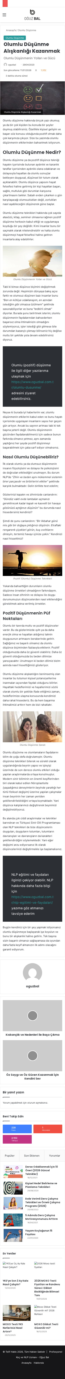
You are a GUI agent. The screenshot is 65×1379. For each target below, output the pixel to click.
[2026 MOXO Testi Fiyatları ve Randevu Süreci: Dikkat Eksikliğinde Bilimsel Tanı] (48, 1269)
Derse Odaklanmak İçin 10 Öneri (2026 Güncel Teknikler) (41, 1170)
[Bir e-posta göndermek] (17, 64)
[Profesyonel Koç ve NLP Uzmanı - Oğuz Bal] (32, 14)
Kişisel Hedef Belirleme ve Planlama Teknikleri (41, 1185)
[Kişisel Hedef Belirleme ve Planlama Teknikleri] (13, 1188)
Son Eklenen (32, 1155)
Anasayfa (10, 30)
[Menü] (4, 16)
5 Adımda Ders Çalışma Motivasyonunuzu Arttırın (41, 1217)
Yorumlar (54, 1155)
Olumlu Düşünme (27, 30)
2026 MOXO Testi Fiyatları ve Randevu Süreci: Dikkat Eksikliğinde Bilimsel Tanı (47, 1288)
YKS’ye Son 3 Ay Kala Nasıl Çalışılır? (15, 1282)
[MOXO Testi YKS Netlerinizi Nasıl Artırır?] (17, 1313)
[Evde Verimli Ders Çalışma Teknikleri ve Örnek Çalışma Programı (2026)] (13, 1203)
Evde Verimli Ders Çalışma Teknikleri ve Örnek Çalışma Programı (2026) (42, 1202)
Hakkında (39, 1362)
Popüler (10, 1155)
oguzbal (12, 64)
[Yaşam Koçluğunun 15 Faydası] (13, 1235)
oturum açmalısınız (37, 1102)
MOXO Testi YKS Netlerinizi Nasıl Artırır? (13, 1328)
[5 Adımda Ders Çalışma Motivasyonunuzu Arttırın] (13, 1220)
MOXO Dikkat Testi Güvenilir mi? (46, 1326)
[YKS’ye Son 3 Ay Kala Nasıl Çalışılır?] (17, 1269)
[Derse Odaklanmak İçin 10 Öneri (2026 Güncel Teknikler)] (13, 1171)
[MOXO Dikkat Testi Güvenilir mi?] (48, 1313)
